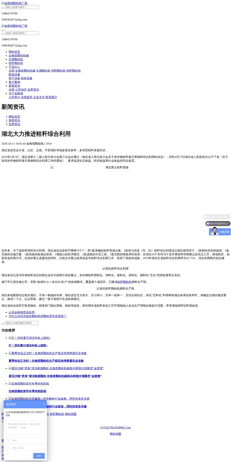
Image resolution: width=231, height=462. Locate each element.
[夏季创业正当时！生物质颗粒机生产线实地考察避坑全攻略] (48, 353)
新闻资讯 (14, 120)
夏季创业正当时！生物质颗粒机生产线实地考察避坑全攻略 (46, 360)
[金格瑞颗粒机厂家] (115, 3)
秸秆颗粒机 (124, 281)
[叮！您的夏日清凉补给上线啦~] (30, 337)
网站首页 (14, 51)
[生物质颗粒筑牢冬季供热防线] (29, 383)
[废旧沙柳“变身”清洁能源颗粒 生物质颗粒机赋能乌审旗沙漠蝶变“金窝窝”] (56, 368)
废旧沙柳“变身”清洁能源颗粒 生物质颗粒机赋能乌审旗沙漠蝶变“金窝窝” (55, 376)
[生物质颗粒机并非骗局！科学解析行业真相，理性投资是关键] (49, 398)
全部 (11, 70)
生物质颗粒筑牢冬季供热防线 (27, 391)
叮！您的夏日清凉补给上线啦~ (28, 345)
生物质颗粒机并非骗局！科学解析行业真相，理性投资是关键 (48, 406)
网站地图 (115, 433)
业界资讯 (14, 124)
